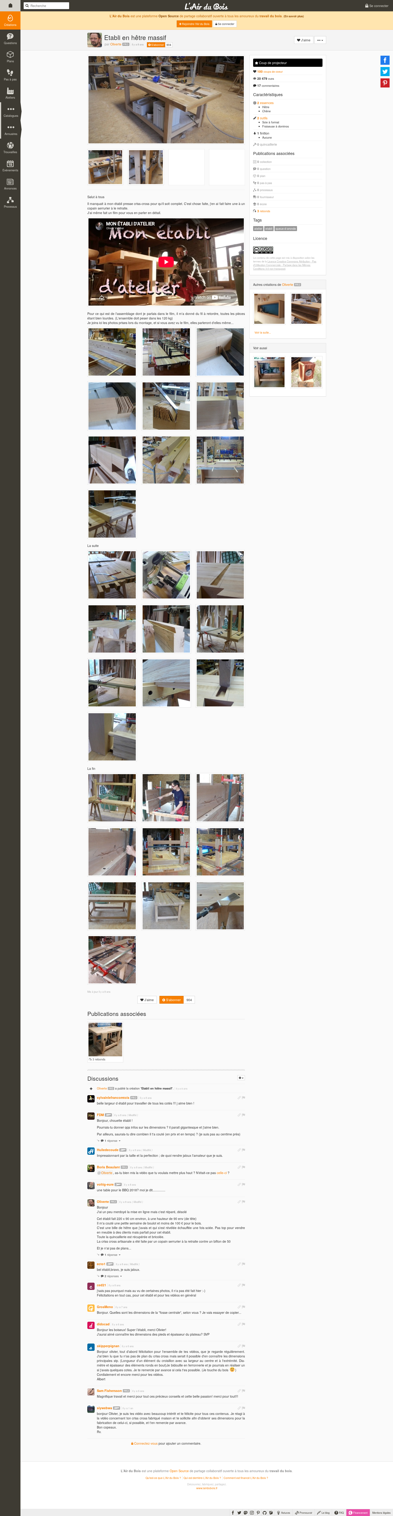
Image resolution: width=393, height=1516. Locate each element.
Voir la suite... (262, 332)
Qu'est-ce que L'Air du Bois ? (163, 1478)
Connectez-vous (145, 1443)
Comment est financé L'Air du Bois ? (246, 1478)
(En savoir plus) (294, 16)
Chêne (266, 111)
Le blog (325, 1512)
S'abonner (157, 45)
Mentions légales (381, 1512)
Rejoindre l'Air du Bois (195, 24)
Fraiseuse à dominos (275, 126)
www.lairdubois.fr (206, 1488)
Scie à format (270, 122)
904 (168, 45)
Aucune (267, 137)
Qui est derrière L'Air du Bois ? (202, 1478)
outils (262, 118)
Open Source (169, 16)
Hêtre (265, 107)
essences (265, 102)
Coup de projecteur (272, 62)
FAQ (341, 1512)
